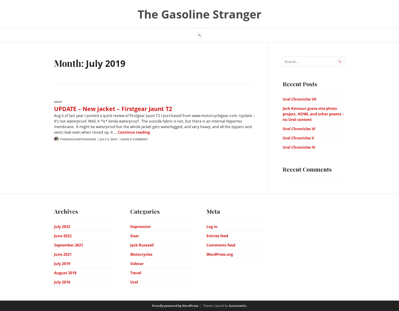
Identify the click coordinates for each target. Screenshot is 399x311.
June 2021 (63, 254)
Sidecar (137, 263)
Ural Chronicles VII (299, 99)
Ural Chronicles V (298, 138)
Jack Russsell (142, 245)
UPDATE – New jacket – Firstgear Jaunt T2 (113, 109)
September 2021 (68, 245)
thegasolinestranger (78, 139)
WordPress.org (219, 254)
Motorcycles (141, 254)
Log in (212, 226)
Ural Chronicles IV (299, 147)
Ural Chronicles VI (299, 128)
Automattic (237, 306)
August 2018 (65, 272)
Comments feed (220, 245)
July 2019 (62, 263)
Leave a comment (134, 139)
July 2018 (62, 282)
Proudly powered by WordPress (175, 306)
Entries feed (217, 235)
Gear (58, 102)
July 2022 (62, 226)
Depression (140, 226)
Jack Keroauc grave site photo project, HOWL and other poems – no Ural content (313, 114)
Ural (134, 282)
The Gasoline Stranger (199, 14)
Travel (135, 272)
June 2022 (63, 235)
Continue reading (134, 132)
